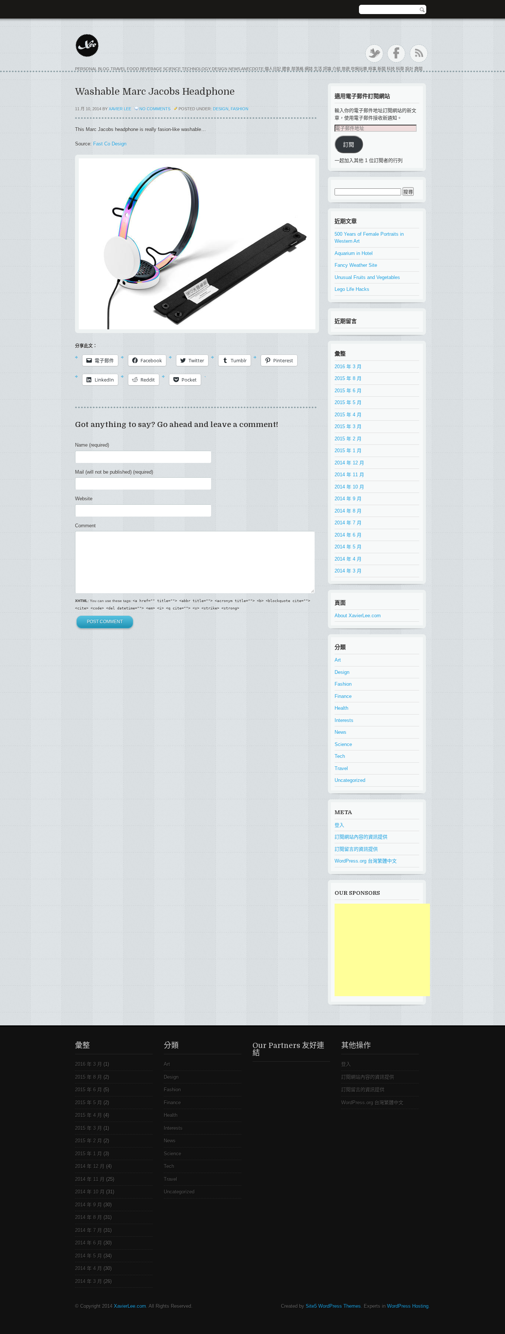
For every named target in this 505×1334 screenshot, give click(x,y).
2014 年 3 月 (348, 571)
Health (341, 708)
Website (83, 498)
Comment (85, 525)
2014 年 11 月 (349, 474)
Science (343, 744)
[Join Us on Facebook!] (396, 53)
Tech (340, 756)
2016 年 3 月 (348, 366)
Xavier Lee (120, 109)
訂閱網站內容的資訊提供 (361, 837)
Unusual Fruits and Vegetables (367, 277)
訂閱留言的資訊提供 (356, 849)
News (340, 732)
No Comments (154, 109)
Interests (344, 720)
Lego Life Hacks (352, 289)
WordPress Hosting (407, 1306)
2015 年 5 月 (348, 402)
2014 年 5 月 (348, 547)
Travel (341, 768)
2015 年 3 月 (348, 426)
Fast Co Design (109, 144)
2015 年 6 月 (348, 390)
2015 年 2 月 (348, 438)
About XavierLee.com (358, 615)
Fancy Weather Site (356, 265)
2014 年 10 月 (349, 487)
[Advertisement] (390, 950)
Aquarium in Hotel (354, 253)
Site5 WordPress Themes (333, 1306)
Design (220, 109)
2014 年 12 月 (349, 463)
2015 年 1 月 (348, 450)
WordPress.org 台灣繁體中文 (366, 861)
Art (338, 660)
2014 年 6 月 (348, 535)
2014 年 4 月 (348, 559)
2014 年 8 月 (348, 511)
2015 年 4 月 (348, 414)
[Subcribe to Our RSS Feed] (419, 53)
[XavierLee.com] (249, 46)
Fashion (239, 109)
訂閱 (348, 145)
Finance (343, 696)
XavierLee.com (130, 1306)
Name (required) (92, 445)
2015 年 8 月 (348, 378)
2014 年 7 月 (348, 522)
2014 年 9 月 (348, 498)
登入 (339, 825)
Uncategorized (350, 780)
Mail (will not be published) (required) (114, 472)
